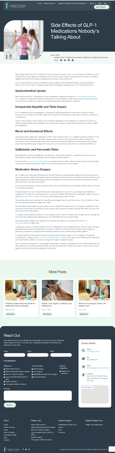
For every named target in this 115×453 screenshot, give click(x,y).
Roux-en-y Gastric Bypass (14, 374)
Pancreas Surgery (39, 377)
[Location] (83, 375)
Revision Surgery (11, 381)
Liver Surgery (38, 372)
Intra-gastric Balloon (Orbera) (15, 384)
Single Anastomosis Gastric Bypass (17, 372)
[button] (50, 3)
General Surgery (37, 366)
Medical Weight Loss (94, 420)
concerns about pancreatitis (38, 161)
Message (7, 389)
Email (52, 351)
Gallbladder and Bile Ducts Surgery (45, 374)
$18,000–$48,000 (28, 196)
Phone (29, 351)
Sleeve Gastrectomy (12, 369)
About (6, 420)
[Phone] (83, 350)
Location (90, 374)
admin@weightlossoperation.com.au (99, 368)
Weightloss (8, 366)
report (71, 137)
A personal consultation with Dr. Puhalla (52, 238)
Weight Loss (36, 420)
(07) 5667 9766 (93, 352)
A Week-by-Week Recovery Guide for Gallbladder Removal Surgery (20, 304)
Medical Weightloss (63, 367)
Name (6, 351)
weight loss (71, 74)
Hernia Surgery (38, 369)
